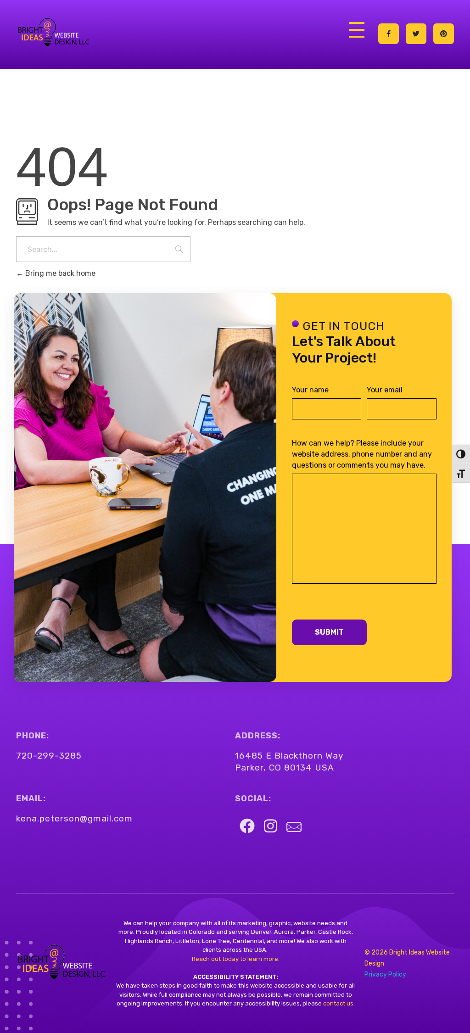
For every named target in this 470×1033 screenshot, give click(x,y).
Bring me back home (59, 273)
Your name (310, 389)
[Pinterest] (443, 33)
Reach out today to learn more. (236, 958)
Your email (385, 389)
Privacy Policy (385, 974)
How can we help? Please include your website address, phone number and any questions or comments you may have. (362, 454)
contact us (337, 1003)
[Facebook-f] (388, 33)
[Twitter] (416, 33)
